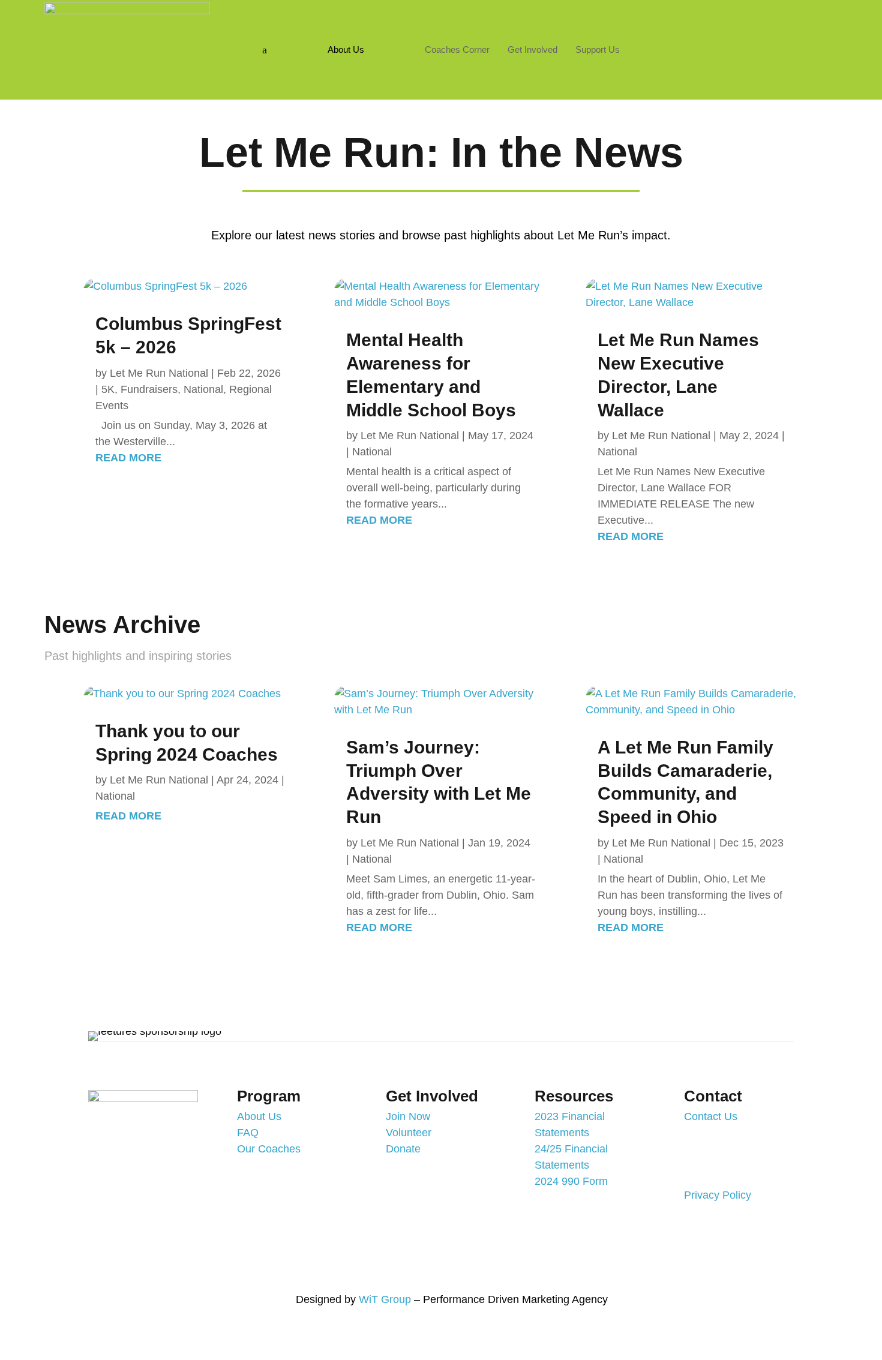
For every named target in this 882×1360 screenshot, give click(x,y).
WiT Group (385, 1299)
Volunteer (408, 1133)
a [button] (264, 50)
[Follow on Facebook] (718, 45)
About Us (259, 1116)
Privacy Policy (717, 1195)
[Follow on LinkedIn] (790, 45)
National (203, 389)
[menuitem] (346, 49)
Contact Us (710, 1116)
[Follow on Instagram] (766, 45)
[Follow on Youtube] (742, 45)
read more (128, 458)
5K (108, 389)
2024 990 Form (571, 1181)
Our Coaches (269, 1149)
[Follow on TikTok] (784, 1301)
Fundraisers (149, 389)
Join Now (408, 1116)
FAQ (248, 1133)
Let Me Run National (159, 373)
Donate (403, 1149)
